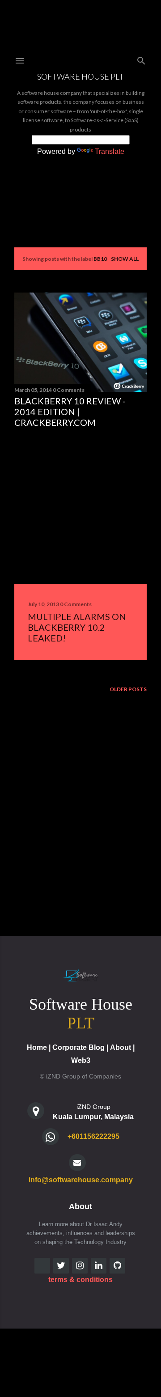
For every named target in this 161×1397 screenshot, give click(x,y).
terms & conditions (80, 1279)
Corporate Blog (78, 1047)
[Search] (141, 59)
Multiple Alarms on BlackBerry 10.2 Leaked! (77, 627)
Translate (109, 151)
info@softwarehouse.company (81, 1180)
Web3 (80, 1060)
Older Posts (128, 689)
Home (37, 1047)
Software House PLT (80, 76)
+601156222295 (93, 1136)
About (120, 1047)
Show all (125, 258)
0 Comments (69, 389)
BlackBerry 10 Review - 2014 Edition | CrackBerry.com (70, 411)
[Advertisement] (80, 506)
